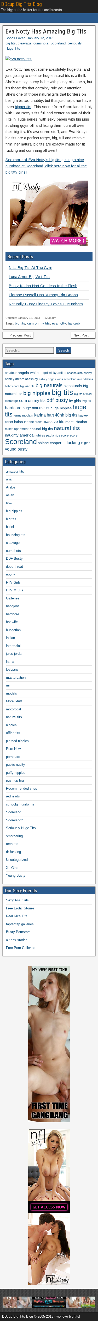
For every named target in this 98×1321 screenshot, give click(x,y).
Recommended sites (21, 788)
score (74, 435)
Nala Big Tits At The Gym (30, 267)
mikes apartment (16, 429)
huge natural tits (35, 408)
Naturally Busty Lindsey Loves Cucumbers (46, 304)
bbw (9, 503)
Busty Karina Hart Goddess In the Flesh (43, 285)
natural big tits (41, 429)
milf (8, 685)
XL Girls (12, 868)
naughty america (19, 435)
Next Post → (83, 335)
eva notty (59, 323)
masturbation (76, 422)
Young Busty (15, 875)
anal (9, 479)
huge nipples (61, 408)
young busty (16, 449)
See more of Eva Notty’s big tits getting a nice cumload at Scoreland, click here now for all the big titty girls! (46, 165)
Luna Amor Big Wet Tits (29, 276)
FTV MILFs (14, 590)
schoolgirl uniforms (20, 804)
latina (18, 422)
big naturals (49, 385)
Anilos (10, 487)
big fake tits (27, 386)
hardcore (13, 407)
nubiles (39, 435)
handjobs (13, 606)
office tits (13, 733)
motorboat (13, 709)
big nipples (36, 393)
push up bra (15, 780)
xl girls (85, 443)
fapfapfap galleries (20, 924)
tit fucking (71, 442)
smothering (14, 836)
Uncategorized (17, 860)
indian (10, 638)
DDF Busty (14, 558)
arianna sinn (75, 372)
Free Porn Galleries (20, 948)
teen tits (12, 844)
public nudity (15, 765)
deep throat (14, 567)
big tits (10, 43)
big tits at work (83, 393)
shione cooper (49, 443)
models (11, 693)
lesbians (12, 669)
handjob (74, 323)
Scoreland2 (14, 820)
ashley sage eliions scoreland (57, 379)
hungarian (13, 630)
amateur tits (15, 471)
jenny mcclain (23, 415)
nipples (11, 725)
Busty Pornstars (18, 932)
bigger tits (23, 106)
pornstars (13, 757)
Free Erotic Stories (20, 908)
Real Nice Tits (16, 916)
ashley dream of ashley (21, 379)
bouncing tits (15, 535)
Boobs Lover (15, 38)
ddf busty (57, 400)
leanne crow (33, 422)
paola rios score (57, 435)
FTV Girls (13, 582)
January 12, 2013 (40, 38)
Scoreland (58, 43)
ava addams (85, 379)
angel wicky (48, 373)
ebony (10, 574)
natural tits (67, 428)
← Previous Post (18, 335)
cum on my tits (38, 323)
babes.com (12, 386)
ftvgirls (86, 401)
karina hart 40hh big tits (55, 415)
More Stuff (14, 701)
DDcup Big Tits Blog (21, 4)
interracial (13, 646)
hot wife (12, 622)
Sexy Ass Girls (17, 900)
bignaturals (73, 386)
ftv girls (75, 401)
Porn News (14, 749)
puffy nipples (15, 773)
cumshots (40, 43)
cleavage (24, 43)
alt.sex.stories (16, 940)
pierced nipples (17, 741)
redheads (13, 796)
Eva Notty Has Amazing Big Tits (45, 31)
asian (10, 495)
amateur (11, 373)
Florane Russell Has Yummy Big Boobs (43, 295)
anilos (61, 373)
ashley (88, 372)
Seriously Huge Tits (21, 828)
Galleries (12, 598)
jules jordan (14, 654)
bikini (10, 527)
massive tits (53, 421)
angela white (28, 373)
